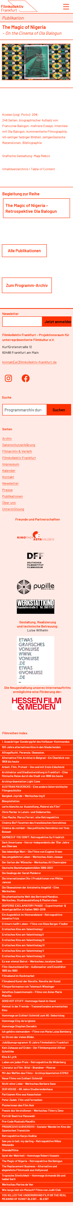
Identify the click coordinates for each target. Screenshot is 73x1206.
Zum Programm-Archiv (27, 285)
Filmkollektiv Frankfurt (19, 458)
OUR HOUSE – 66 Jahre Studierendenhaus (27, 1089)
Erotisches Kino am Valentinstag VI (23, 956)
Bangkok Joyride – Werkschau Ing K (23, 795)
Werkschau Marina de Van (17, 1184)
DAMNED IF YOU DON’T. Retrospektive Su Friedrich (33, 837)
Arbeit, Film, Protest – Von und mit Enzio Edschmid (33, 767)
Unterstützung (13, 509)
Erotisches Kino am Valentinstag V (23, 950)
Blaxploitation (10, 801)
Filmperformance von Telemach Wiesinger (28, 986)
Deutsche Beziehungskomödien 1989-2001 (27, 867)
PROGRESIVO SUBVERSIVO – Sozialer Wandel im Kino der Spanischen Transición (36, 1128)
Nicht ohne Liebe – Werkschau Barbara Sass (29, 1083)
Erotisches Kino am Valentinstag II (23, 934)
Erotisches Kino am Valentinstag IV (23, 945)
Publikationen (12, 496)
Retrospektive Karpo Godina (19, 1136)
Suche (6, 397)
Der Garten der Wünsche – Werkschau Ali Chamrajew (34, 862)
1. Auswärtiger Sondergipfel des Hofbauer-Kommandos (35, 741)
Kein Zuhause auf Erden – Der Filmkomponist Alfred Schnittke (33, 1049)
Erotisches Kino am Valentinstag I (22, 929)
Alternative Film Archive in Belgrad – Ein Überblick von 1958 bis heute (35, 759)
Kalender (9, 470)
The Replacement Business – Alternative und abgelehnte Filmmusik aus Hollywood (29, 1168)
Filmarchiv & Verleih (17, 451)
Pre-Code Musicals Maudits (18, 1121)
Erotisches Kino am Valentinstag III (23, 940)
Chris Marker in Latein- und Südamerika (26, 812)
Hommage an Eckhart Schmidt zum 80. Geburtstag (33, 1015)
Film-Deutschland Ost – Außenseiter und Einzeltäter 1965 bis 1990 (34, 968)
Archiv (7, 438)
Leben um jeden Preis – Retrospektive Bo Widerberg (34, 1062)
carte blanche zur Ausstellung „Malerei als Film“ (31, 806)
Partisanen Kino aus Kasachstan (21, 1094)
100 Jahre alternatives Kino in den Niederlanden (31, 747)
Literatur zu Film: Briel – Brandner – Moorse (28, 1067)
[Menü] (65, 6)
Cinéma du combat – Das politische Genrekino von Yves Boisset (35, 829)
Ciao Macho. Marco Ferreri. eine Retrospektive (30, 817)
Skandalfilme (10, 1150)
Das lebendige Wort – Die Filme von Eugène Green (32, 851)
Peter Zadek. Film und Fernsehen (22, 1099)
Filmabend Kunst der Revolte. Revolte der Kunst (31, 981)
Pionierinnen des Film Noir (18, 1105)
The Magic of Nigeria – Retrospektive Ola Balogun (31, 208)
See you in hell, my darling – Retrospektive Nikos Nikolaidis (31, 1143)
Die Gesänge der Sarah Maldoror (21, 873)
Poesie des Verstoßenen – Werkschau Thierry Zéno (32, 1110)
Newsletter (10, 483)
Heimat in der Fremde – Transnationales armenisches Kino (35, 1008)
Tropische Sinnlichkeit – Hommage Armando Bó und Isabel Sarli (33, 1177)
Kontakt (8, 477)
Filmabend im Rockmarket (18, 975)
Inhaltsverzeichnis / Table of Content (28, 169)
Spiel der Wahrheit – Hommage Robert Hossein (30, 1155)
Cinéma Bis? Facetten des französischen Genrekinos (34, 822)
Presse (7, 490)
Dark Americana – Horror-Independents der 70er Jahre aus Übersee (35, 844)
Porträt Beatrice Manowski (18, 1116)
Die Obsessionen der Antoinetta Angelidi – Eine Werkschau (30, 889)
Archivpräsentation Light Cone (21, 781)
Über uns (9, 502)
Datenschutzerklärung (18, 445)
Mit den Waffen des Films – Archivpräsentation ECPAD (35, 1073)
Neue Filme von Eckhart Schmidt (22, 1078)
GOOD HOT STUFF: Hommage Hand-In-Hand (29, 1001)
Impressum (10, 464)
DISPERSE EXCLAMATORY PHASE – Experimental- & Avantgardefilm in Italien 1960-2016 (34, 907)
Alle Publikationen (24, 250)
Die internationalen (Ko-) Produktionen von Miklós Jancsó (32, 880)
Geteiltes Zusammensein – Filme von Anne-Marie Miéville (32, 993)
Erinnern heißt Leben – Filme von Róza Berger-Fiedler (35, 923)
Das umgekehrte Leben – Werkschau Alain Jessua (32, 856)
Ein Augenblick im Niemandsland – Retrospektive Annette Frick (32, 916)
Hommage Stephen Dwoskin (19, 1026)
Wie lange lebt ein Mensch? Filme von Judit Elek (31, 1190)
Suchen (59, 410)
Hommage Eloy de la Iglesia (18, 1020)
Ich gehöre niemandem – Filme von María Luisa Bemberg (36, 1031)
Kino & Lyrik (9, 1057)
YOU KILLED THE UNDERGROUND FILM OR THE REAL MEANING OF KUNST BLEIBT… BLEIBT (34, 1197)
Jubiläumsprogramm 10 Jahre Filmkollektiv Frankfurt (35, 1042)
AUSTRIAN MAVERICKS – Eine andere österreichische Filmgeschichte (35, 788)
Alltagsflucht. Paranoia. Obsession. (23, 752)
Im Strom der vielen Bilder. (18, 1037)
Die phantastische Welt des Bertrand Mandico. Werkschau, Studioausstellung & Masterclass (30, 898)
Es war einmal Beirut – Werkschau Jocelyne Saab (32, 961)
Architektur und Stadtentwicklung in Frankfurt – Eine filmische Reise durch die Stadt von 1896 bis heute (35, 774)
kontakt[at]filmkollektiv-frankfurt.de (29, 362)
